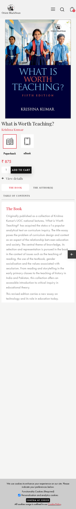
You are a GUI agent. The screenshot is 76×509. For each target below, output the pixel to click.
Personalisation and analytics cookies (39, 495)
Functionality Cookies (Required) (38, 491)
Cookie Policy (54, 504)
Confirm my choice (38, 500)
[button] (62, 9)
